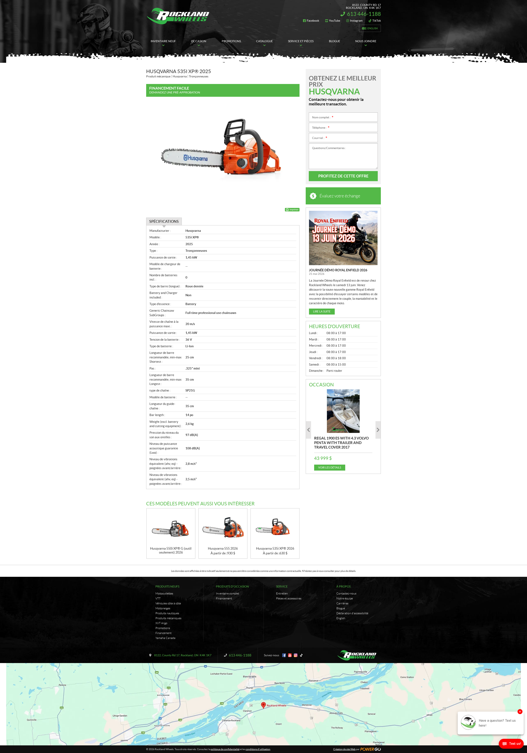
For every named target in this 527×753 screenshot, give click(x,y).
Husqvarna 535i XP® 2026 (275, 548)
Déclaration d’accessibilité (352, 613)
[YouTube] (290, 655)
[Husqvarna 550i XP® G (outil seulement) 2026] (171, 527)
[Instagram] (295, 655)
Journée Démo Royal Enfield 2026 (338, 270)
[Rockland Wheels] (178, 16)
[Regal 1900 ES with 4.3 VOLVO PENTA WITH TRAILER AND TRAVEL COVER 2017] (343, 411)
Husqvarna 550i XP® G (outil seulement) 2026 (170, 550)
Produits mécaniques (168, 618)
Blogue (340, 608)
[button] (308, 430)
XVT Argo (161, 623)
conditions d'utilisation (258, 749)
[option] (343, 430)
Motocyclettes (164, 593)
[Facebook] (284, 655)
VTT (158, 598)
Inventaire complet (227, 593)
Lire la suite (322, 311)
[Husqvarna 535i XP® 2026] (275, 527)
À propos (343, 586)
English (372, 28)
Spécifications (164, 221)
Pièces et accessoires (288, 598)
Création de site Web (344, 749)
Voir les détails (329, 467)
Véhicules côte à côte (168, 603)
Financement (163, 633)
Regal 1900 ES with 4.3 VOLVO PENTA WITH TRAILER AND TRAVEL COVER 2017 (341, 442)
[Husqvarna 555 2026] (223, 527)
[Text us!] (511, 744)
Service (282, 586)
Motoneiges (162, 608)
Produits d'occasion (232, 586)
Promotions (162, 628)
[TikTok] (301, 655)
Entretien (282, 593)
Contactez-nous (346, 593)
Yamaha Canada (165, 638)
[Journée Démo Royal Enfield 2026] (343, 238)
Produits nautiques (167, 613)
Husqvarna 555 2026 (223, 548)
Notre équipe (344, 598)
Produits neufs (167, 586)
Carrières (342, 603)
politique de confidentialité (225, 749)
